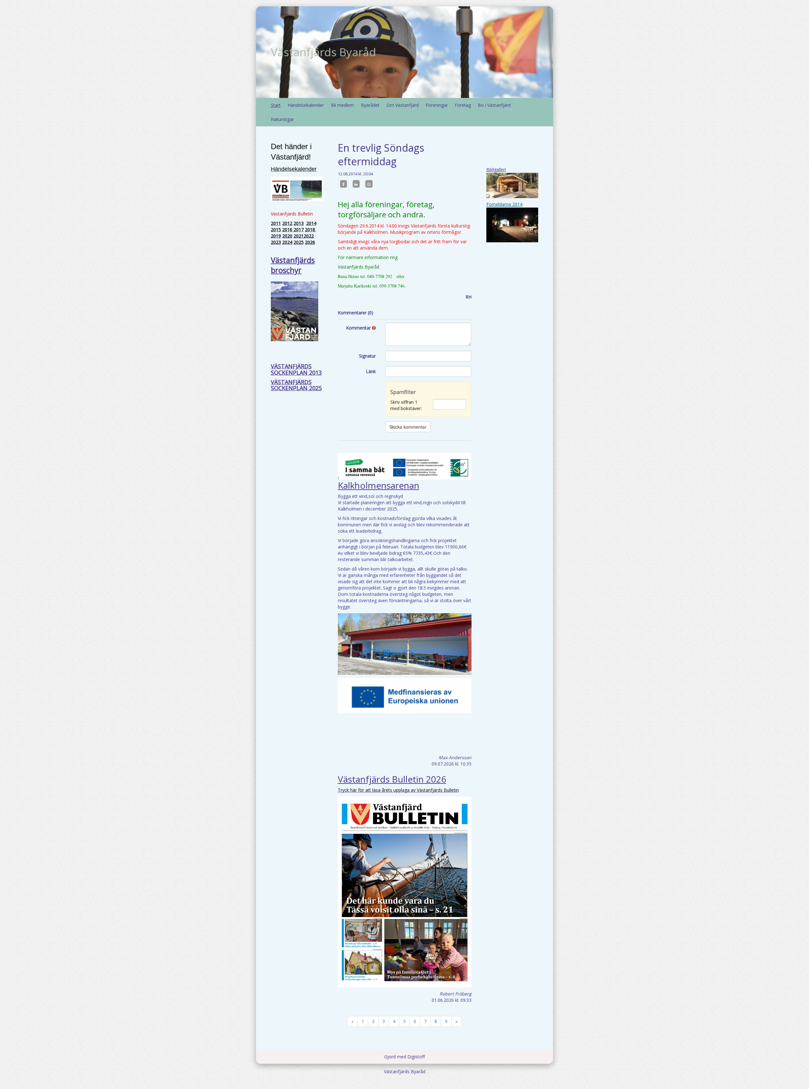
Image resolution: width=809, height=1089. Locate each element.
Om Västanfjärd (402, 105)
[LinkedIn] (356, 184)
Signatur (367, 356)
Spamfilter (403, 392)
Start (276, 105)
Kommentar (359, 328)
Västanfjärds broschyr (293, 265)
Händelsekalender (306, 105)
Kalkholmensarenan (378, 485)
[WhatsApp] (368, 184)
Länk (371, 371)
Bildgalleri (496, 169)
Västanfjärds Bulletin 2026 (392, 779)
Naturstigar (282, 119)
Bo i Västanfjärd (494, 105)
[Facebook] (343, 184)
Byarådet (370, 105)
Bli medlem (342, 105)
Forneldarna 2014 (504, 204)
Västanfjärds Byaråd (323, 52)
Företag (463, 105)
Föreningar (437, 105)
